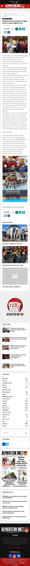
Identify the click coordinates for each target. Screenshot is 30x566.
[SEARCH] (26, 432)
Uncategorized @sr (7, 383)
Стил (3, 421)
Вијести (4, 385)
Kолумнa (4, 380)
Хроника (4, 423)
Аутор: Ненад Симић (7, 207)
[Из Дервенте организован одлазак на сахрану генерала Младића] (6, 330)
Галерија (4, 387)
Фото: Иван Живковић (19, 207)
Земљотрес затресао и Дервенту (11, 286)
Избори (4, 394)
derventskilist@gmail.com (17, 547)
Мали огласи (5, 407)
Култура (4, 403)
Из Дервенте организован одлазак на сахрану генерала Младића (18, 330)
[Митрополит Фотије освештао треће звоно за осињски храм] (6, 339)
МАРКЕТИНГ (5, 410)
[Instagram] (14, 556)
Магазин (4, 405)
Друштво (4, 389)
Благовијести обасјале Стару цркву (12, 243)
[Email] (18, 556)
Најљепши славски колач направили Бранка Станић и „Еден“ (17, 366)
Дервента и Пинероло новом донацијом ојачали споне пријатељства (18, 347)
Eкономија (5, 378)
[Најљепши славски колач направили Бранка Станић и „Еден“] (6, 366)
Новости (10, 18)
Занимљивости (6, 392)
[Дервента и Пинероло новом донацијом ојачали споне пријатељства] (6, 347)
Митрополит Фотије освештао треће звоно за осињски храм (18, 338)
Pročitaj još (15, 564)
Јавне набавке (6, 398)
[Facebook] (10, 556)
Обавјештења (5, 414)
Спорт (3, 419)
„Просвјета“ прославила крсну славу (12, 265)
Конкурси (4, 401)
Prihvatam (22, 562)
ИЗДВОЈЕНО (5, 18)
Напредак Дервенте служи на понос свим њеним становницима (18, 356)
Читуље (4, 426)
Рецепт (4, 417)
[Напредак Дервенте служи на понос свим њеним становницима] (6, 356)
